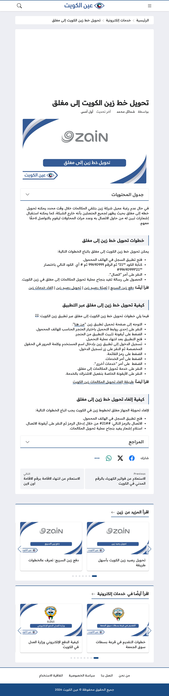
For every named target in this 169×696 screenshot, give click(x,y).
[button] (94, 576)
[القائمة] (150, 6)
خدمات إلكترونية (118, 20)
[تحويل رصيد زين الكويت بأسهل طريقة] (118, 546)
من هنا (79, 324)
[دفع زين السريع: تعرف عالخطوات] (51, 546)
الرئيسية (142, 20)
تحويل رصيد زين (68, 287)
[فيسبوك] (131, 458)
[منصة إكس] (120, 458)
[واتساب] (108, 458)
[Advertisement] (84, 65)
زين (120, 512)
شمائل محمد (126, 112)
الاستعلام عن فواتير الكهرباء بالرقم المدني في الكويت (120, 480)
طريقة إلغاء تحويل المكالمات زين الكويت (103, 382)
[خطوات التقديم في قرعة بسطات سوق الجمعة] (118, 628)
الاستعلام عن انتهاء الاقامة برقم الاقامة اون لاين (51, 480)
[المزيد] (97, 458)
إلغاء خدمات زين (41, 287)
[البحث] (19, 6)
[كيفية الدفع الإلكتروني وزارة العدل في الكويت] (51, 628)
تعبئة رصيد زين (95, 287)
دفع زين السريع (122, 287)
